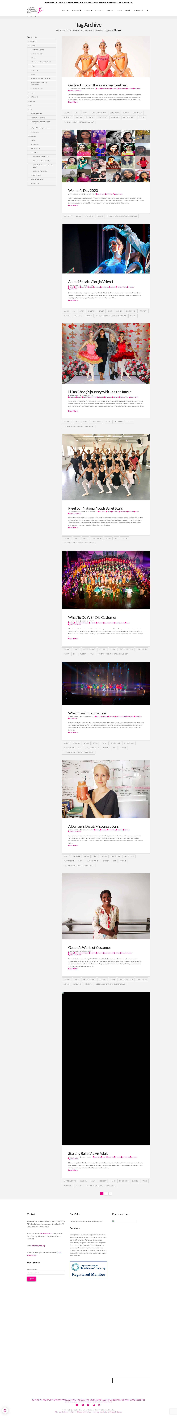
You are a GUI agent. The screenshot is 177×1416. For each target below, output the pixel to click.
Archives (35, 152)
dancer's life (137, 112)
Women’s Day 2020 (83, 190)
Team (34, 140)
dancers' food (69, 748)
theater (131, 287)
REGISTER (33, 41)
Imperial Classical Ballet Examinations (39, 83)
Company (33, 93)
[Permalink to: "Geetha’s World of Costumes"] (106, 906)
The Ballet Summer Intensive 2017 (43, 166)
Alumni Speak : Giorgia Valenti (90, 281)
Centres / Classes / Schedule (41, 78)
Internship (123, 397)
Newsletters (36, 148)
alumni (71, 287)
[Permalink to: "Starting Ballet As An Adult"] (106, 1068)
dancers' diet (129, 743)
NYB (136, 512)
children (108, 397)
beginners (103, 1181)
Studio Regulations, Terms (102, 1402)
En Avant (32, 101)
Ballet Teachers (37, 113)
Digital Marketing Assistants (41, 128)
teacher (137, 89)
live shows (90, 117)
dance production (99, 112)
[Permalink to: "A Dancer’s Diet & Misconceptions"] (106, 789)
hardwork (67, 117)
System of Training (38, 49)
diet (80, 748)
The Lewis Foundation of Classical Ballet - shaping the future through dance (88, 1412)
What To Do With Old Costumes (92, 617)
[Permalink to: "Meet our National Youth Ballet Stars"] (106, 467)
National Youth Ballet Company (55, 1399)
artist (77, 287)
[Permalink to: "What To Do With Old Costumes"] (106, 580)
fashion (66, 984)
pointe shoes (102, 117)
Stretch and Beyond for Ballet (41, 62)
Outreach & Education (76, 1399)
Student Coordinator (38, 117)
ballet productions (89, 397)
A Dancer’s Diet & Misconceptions (93, 826)
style (127, 623)
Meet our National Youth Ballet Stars (95, 508)
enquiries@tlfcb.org (38, 1246)
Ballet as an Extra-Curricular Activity (47, 1400)
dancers (114, 89)
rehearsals (115, 117)
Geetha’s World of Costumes (89, 947)
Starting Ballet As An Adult (88, 1153)
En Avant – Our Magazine (119, 1400)
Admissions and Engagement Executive (40, 123)
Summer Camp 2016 (40, 171)
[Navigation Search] (147, 10)
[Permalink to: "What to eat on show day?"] (106, 683)
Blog (31, 105)
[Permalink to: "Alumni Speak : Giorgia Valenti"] (106, 248)
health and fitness (92, 748)
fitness (144, 1181)
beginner (101, 397)
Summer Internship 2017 (42, 161)
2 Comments (134, 397)
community (106, 89)
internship (119, 422)
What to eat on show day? (87, 713)
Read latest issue (120, 1214)
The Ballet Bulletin (137, 1400)
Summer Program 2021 (41, 156)
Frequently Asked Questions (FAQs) (76, 1400)
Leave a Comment (75, 90)
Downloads (35, 144)
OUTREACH (34, 97)
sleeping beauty (128, 117)
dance (85, 112)
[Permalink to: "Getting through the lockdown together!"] (106, 56)
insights (130, 89)
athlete (66, 743)
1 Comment (119, 194)
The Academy (37, 1399)
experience (122, 89)
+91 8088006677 (46, 1233)
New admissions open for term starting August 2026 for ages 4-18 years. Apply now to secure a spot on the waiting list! (88, 2)
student (141, 117)
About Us (33, 136)
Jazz (33, 66)
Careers (107, 1399)
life (114, 748)
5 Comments (74, 1159)
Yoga (33, 74)
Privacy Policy (36, 175)
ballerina (67, 112)
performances (122, 287)
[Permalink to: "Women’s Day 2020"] (106, 156)
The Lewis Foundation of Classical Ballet (79, 122)
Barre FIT (35, 70)
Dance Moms (123, 1181)
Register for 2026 (84, 1402)
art (74, 311)
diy (74, 654)
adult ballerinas (70, 1181)
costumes (102, 649)
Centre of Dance (37, 54)
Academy (32, 45)
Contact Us (35, 183)
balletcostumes (89, 649)
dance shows (114, 112)
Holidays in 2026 (37, 89)
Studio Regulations (38, 179)
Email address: (32, 1269)
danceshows (108, 623)
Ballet (99, 89)
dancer (126, 112)
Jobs (31, 109)
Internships (35, 132)
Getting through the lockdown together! (98, 85)
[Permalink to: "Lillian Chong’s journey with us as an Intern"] (106, 353)
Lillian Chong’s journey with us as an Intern (99, 392)
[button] (5, 1410)
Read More (73, 102)
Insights (79, 117)
